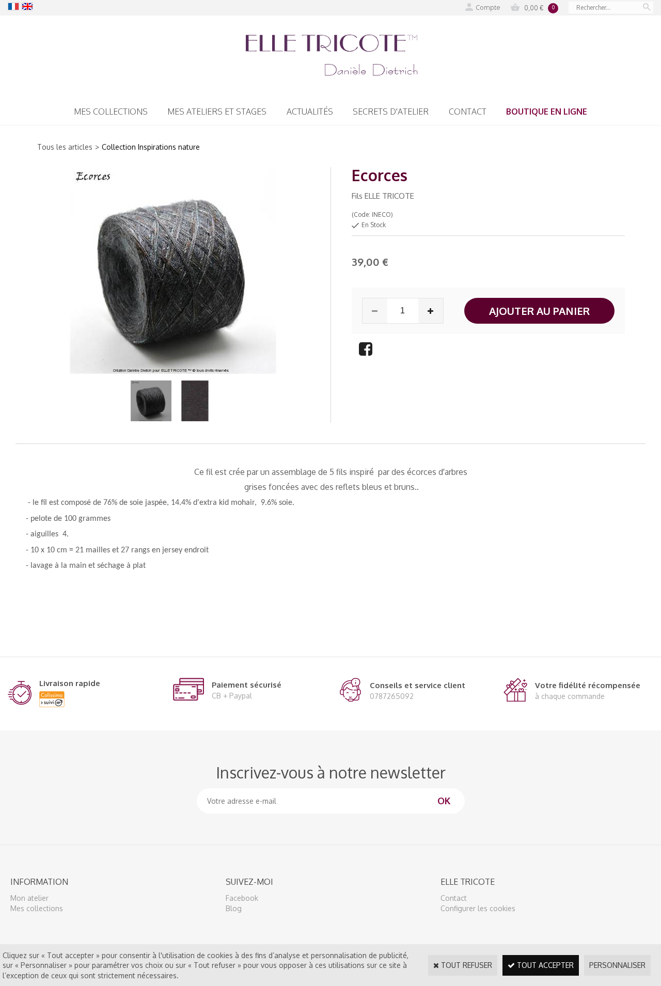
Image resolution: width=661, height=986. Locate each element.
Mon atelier (29, 898)
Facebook (242, 898)
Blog (234, 908)
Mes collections (111, 111)
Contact (467, 111)
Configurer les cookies (477, 908)
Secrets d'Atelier (391, 111)
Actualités (310, 111)
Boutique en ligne (546, 111)
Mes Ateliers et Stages (216, 111)
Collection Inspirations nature (151, 146)
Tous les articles (64, 146)
